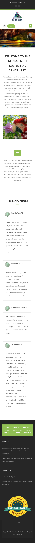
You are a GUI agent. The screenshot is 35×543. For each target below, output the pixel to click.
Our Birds (16, 427)
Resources (25, 427)
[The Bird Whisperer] (17, 16)
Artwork (7, 433)
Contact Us (27, 433)
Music (28, 430)
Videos (7, 430)
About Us (17, 433)
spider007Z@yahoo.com (12, 477)
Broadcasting (17, 430)
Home (7, 427)
